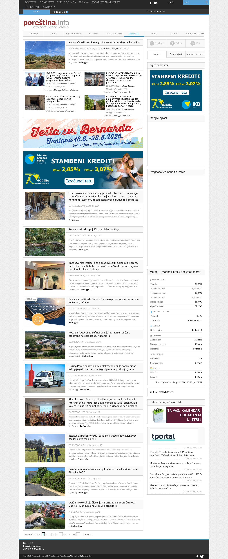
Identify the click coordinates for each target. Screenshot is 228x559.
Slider (130, 92)
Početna (104, 48)
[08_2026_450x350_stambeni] (176, 90)
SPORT (54, 34)
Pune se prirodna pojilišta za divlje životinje (94, 229)
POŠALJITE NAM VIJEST (106, 2)
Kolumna (83, 2)
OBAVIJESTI (47, 2)
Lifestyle (114, 48)
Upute (171, 2)
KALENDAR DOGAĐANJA (40, 7)
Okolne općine (70, 111)
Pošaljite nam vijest (32, 546)
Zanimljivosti (126, 115)
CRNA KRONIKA (73, 34)
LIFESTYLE (134, 34)
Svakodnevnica (74, 90)
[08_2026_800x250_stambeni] (85, 169)
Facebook (150, 2)
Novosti (124, 92)
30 (74, 534)
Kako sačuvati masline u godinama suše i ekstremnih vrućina (104, 42)
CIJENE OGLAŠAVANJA (33, 549)
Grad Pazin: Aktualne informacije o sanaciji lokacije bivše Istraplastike (63, 98)
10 (65, 534)
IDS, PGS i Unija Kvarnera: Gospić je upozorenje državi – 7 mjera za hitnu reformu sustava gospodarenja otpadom (63, 77)
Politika (154, 34)
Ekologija (57, 90)
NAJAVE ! (174, 34)
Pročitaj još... (84, 62)
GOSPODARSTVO (114, 34)
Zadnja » (88, 534)
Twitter (155, 2)
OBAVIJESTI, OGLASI (194, 34)
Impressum (28, 543)
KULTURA (93, 34)
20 (69, 534)
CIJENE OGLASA (66, 2)
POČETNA (31, 2)
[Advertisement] (176, 144)
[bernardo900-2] (85, 133)
